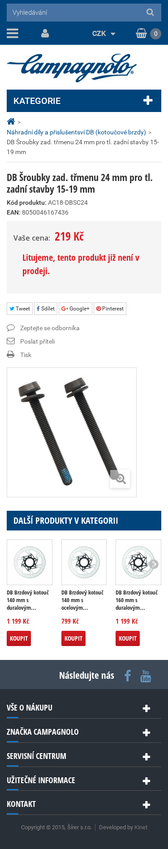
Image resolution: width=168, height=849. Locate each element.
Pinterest (112, 309)
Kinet (140, 827)
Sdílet (47, 309)
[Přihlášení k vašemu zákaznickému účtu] (43, 34)
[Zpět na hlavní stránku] (12, 121)
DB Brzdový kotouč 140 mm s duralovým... (28, 600)
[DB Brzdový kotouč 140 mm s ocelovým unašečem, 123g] (84, 562)
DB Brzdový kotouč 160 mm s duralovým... (137, 600)
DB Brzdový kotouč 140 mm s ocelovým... (82, 600)
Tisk (25, 354)
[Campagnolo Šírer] (84, 68)
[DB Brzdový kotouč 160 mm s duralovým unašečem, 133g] (138, 562)
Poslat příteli (37, 341)
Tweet (22, 309)
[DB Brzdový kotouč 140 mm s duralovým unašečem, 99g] (29, 562)
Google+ (79, 309)
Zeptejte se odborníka (50, 328)
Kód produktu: (27, 202)
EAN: (14, 212)
